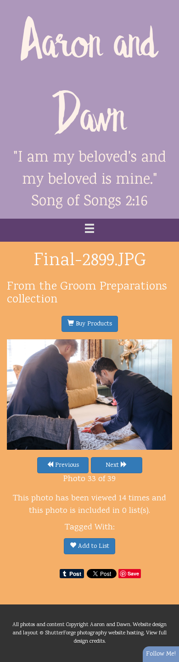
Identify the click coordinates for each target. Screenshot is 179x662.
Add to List (92, 546)
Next (113, 465)
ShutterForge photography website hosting (94, 633)
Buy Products (93, 324)
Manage (167, 4)
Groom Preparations (113, 287)
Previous (66, 465)
